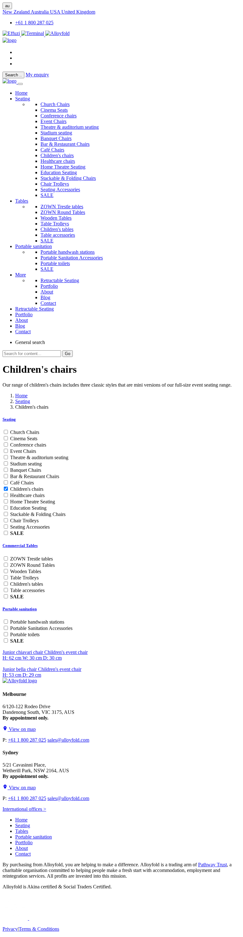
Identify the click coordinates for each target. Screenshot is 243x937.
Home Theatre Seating (62, 166)
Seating (22, 98)
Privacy (10, 929)
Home (21, 395)
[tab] (121, 419)
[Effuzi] (12, 34)
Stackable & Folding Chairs (68, 178)
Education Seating (58, 172)
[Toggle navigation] (20, 84)
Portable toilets (55, 263)
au (7, 5)
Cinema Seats (54, 110)
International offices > (24, 809)
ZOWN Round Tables (62, 212)
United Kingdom (78, 12)
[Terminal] (33, 34)
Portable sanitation (33, 246)
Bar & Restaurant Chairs (65, 144)
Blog (45, 297)
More (20, 274)
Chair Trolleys (54, 184)
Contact (48, 303)
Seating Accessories (60, 189)
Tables (21, 201)
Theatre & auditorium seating (69, 127)
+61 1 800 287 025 (34, 22)
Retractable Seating (59, 280)
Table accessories (57, 235)
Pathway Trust (212, 864)
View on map (22, 729)
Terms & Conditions (39, 929)
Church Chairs (55, 104)
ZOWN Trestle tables (61, 206)
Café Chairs (52, 149)
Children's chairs (57, 155)
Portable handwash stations (67, 252)
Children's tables (56, 229)
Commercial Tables (20, 545)
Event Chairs (53, 121)
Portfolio (49, 286)
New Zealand (17, 12)
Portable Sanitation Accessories (71, 257)
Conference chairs (58, 115)
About (46, 291)
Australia (40, 12)
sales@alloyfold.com (68, 740)
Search (13, 75)
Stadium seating (56, 132)
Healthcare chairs (57, 161)
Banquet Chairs (56, 138)
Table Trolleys (54, 223)
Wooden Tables (56, 218)
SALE (46, 195)
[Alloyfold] (57, 34)
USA (55, 12)
